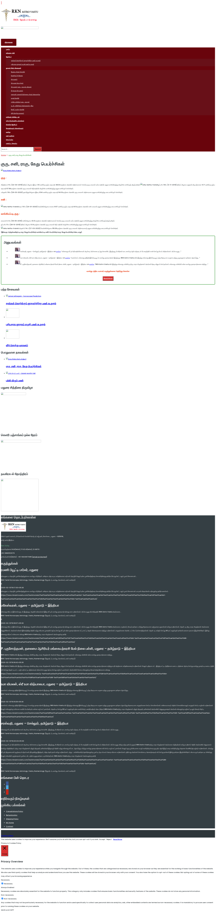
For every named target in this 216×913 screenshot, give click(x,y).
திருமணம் (14, 79)
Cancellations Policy (14, 811)
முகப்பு (8, 49)
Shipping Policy (12, 819)
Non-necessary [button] (7, 895)
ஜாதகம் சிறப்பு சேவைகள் (13, 68)
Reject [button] (109, 839)
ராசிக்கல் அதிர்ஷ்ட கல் (13, 117)
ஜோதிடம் (9, 57)
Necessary (8, 883)
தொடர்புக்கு (9, 140)
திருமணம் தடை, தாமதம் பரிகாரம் (21, 87)
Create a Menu (7, 835)
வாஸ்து (8, 132)
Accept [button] (102, 839)
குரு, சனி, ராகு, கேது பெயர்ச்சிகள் (23, 366)
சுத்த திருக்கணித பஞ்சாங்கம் (15, 121)
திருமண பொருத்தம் (17, 83)
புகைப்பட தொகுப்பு (11, 143)
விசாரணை (9, 42)
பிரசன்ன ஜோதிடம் (11, 125)
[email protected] (39, 557)
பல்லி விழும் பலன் (15, 380)
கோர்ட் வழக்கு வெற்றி (17, 109)
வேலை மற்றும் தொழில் (18, 72)
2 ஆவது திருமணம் (17, 91)
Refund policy (11, 815)
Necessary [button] (5, 880)
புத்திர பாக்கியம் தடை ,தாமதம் (20, 102)
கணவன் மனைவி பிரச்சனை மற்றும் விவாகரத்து (25, 94)
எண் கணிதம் (10, 136)
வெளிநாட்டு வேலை (17, 76)
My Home (10, 822)
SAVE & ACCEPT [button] (7, 910)
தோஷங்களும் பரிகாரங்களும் (14, 128)
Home (3, 155)
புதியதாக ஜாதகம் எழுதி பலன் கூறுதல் (22, 64)
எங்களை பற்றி (10, 53)
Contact (9, 826)
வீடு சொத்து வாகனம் (17, 113)
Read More (108, 278)
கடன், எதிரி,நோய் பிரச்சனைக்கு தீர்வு (22, 106)
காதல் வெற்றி (15, 98)
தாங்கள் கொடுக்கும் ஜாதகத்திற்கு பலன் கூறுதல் (25, 60)
